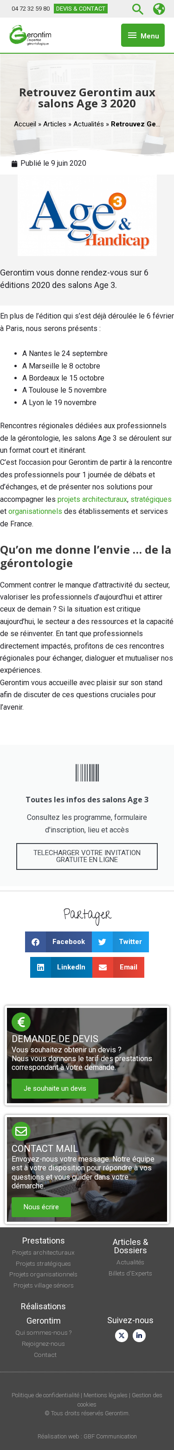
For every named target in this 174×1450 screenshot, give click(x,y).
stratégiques (151, 499)
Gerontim (43, 1320)
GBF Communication (110, 1436)
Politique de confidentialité (45, 1395)
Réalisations (43, 1306)
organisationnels (35, 511)
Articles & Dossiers (130, 1246)
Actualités (88, 124)
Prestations (43, 1240)
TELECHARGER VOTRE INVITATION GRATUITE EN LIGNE (87, 856)
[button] (139, 9)
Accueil (25, 124)
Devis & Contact (80, 8)
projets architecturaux (92, 499)
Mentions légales (106, 1395)
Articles (54, 124)
